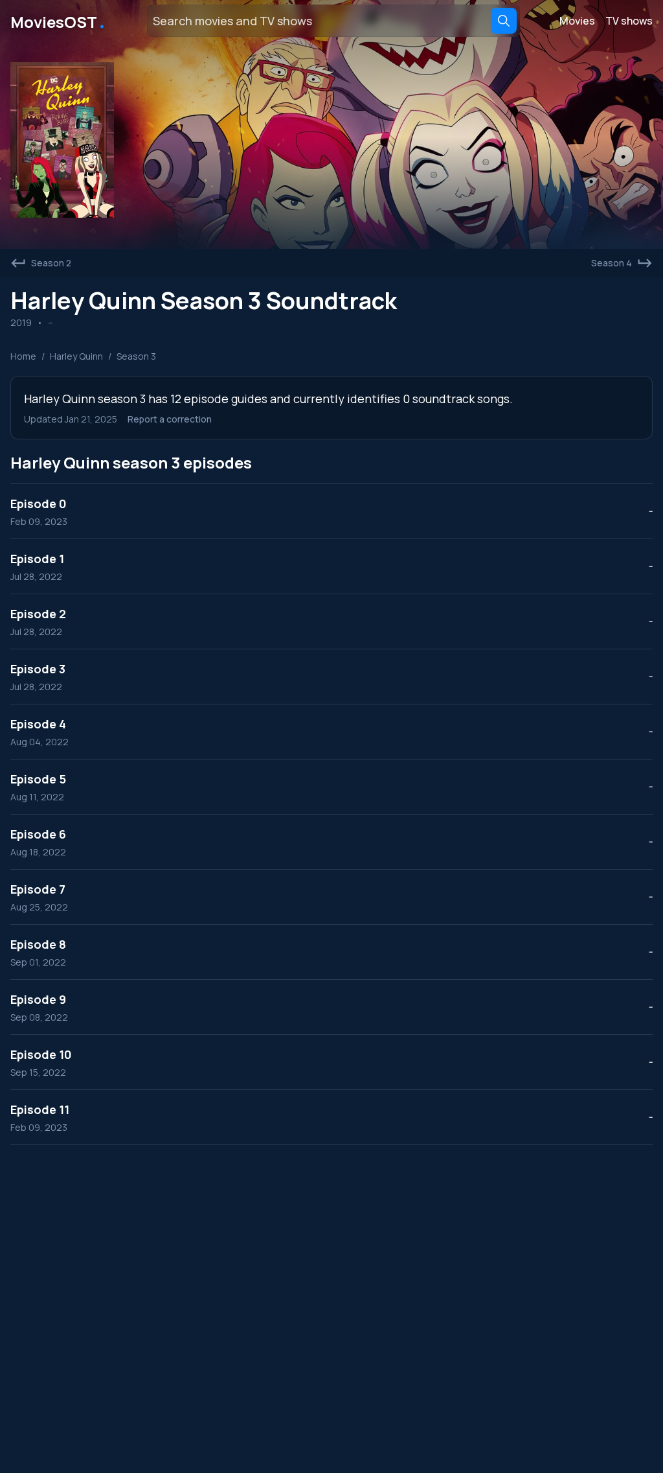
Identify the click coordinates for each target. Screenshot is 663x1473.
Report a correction (170, 419)
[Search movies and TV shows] (504, 21)
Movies (577, 21)
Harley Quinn (76, 356)
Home (23, 356)
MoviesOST (58, 20)
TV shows (629, 21)
